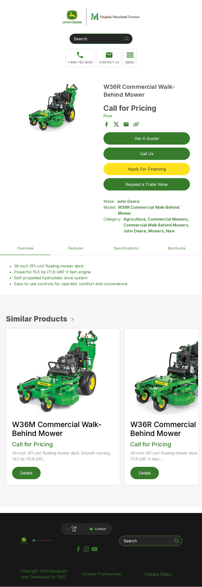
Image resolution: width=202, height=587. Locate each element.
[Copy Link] (136, 124)
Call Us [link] (146, 153)
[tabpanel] (55, 108)
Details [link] (26, 473)
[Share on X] (116, 124)
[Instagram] (86, 549)
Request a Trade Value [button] (147, 184)
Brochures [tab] (176, 248)
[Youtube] (94, 549)
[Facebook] (78, 549)
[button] (109, 58)
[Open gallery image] (55, 107)
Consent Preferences (101, 573)
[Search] (126, 38)
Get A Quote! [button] (147, 138)
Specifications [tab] (126, 248)
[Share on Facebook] (106, 124)
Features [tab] (75, 248)
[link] (80, 58)
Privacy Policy (158, 573)
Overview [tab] (25, 248)
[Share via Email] (126, 124)
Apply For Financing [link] (147, 169)
